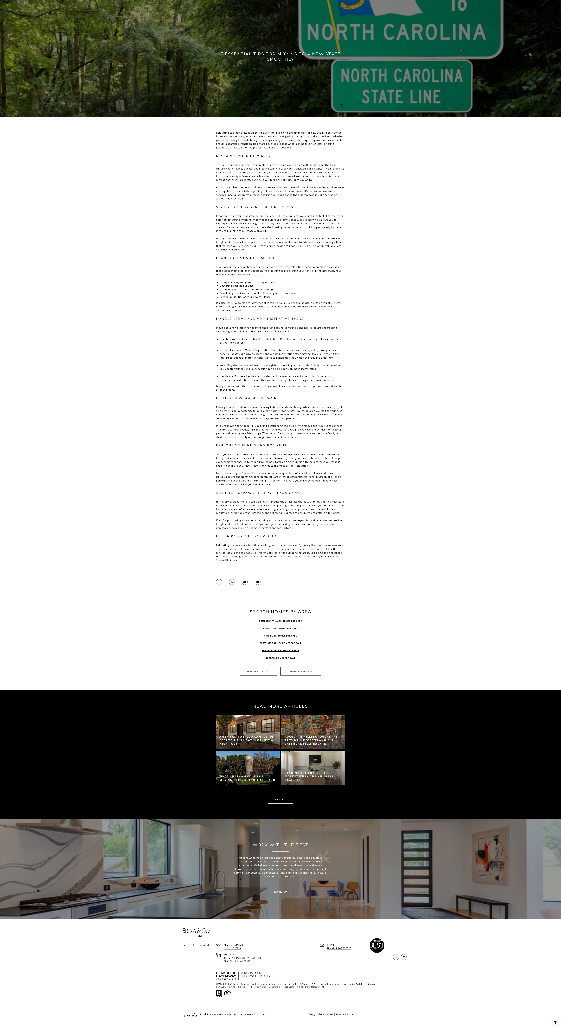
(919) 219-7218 (232, 948)
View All (280, 799)
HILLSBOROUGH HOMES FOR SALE (280, 650)
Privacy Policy (345, 1014)
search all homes (258, 671)
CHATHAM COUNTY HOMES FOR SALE (281, 643)
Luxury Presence (255, 1014)
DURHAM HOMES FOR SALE (280, 658)
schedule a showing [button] (300, 671)
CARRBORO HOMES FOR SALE (280, 635)
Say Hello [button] (280, 891)
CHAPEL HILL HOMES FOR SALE (280, 628)
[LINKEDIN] (396, 957)
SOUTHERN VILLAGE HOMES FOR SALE (280, 621)
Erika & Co (310, 246)
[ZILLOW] (404, 957)
